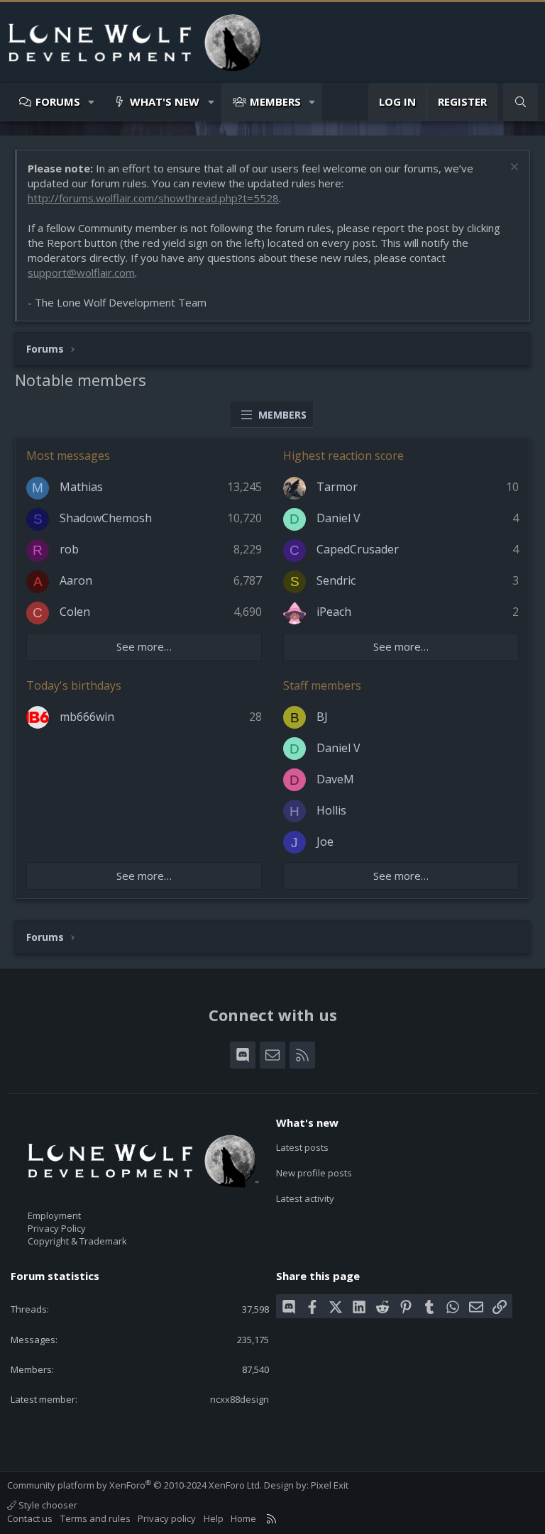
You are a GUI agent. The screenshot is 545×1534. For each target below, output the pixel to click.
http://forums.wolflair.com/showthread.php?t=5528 (153, 198)
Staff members (322, 685)
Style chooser (46, 1505)
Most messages (68, 455)
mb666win (87, 716)
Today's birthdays (73, 685)
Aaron (76, 580)
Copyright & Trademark (77, 1241)
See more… (144, 646)
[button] (92, 102)
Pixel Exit (329, 1485)
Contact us (30, 1518)
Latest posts (302, 1147)
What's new (164, 101)
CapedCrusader (357, 549)
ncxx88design (239, 1399)
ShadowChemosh (106, 518)
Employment (54, 1215)
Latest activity (305, 1198)
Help (214, 1518)
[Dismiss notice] (513, 168)
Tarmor (337, 487)
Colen (75, 611)
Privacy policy (167, 1518)
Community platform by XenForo (134, 1485)
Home (243, 1518)
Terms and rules (95, 1518)
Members (275, 101)
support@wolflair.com (81, 272)
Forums (57, 101)
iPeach (333, 611)
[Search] (520, 102)
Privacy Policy (57, 1228)
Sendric (336, 580)
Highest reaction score (343, 455)
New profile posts (314, 1172)
